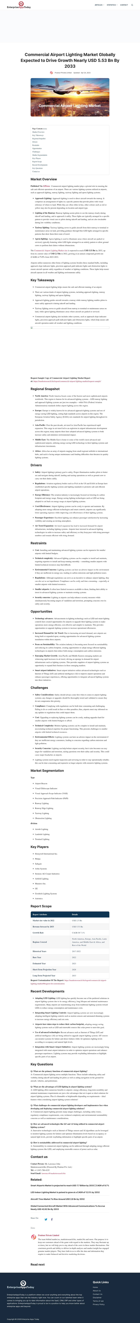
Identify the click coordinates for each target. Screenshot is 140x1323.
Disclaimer (97, 1297)
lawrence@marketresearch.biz (54, 1173)
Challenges (36, 151)
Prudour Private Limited (63, 73)
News (33, 1227)
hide (45, 129)
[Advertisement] (70, 26)
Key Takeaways (38, 135)
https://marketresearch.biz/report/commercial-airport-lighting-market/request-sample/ (67, 381)
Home (95, 1287)
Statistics (111, 5)
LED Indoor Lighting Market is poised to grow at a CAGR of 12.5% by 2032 (65, 1192)
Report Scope (37, 161)
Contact (124, 5)
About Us (97, 1291)
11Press (46, 186)
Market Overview (38, 132)
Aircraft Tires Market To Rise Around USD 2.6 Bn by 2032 (58, 1199)
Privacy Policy (99, 1304)
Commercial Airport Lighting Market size (50, 250)
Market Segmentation (39, 155)
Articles (98, 5)
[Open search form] (132, 5)
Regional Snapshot (38, 138)
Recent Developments (39, 165)
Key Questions (37, 168)
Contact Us (97, 1294)
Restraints (35, 145)
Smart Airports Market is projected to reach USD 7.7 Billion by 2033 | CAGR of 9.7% (70, 1185)
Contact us (36, 171)
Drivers (34, 142)
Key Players (36, 158)
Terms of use (98, 1301)
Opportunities (37, 148)
